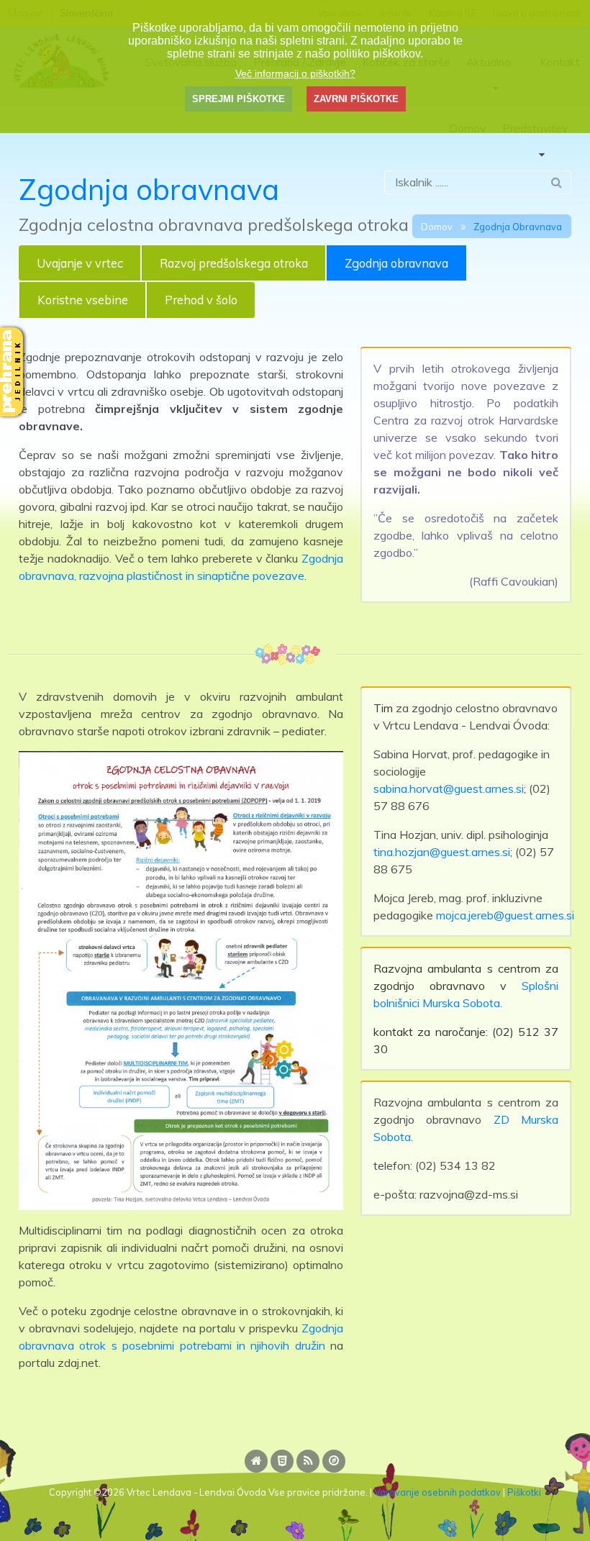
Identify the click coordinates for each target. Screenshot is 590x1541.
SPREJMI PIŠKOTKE (238, 99)
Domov (437, 226)
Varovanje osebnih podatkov (437, 1492)
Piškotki (524, 1492)
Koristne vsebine (82, 300)
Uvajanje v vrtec (80, 263)
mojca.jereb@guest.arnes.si (505, 915)
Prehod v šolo (201, 300)
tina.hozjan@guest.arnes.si (441, 852)
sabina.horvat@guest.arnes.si (448, 788)
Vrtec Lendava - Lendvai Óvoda (196, 1492)
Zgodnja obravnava (396, 263)
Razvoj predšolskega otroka (234, 263)
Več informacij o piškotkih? (295, 73)
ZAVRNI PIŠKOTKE (356, 99)
